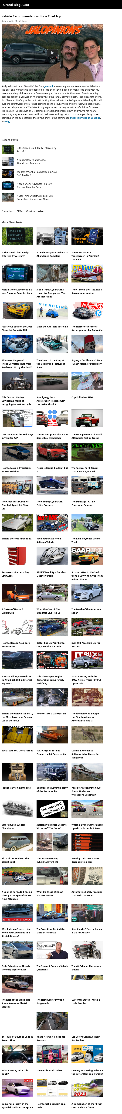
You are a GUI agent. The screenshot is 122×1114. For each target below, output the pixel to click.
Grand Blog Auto (16, 5)
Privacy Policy (8, 211)
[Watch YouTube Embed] (52, 52)
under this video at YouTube (84, 117)
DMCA (20, 211)
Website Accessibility (35, 211)
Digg (8, 121)
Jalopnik (49, 86)
